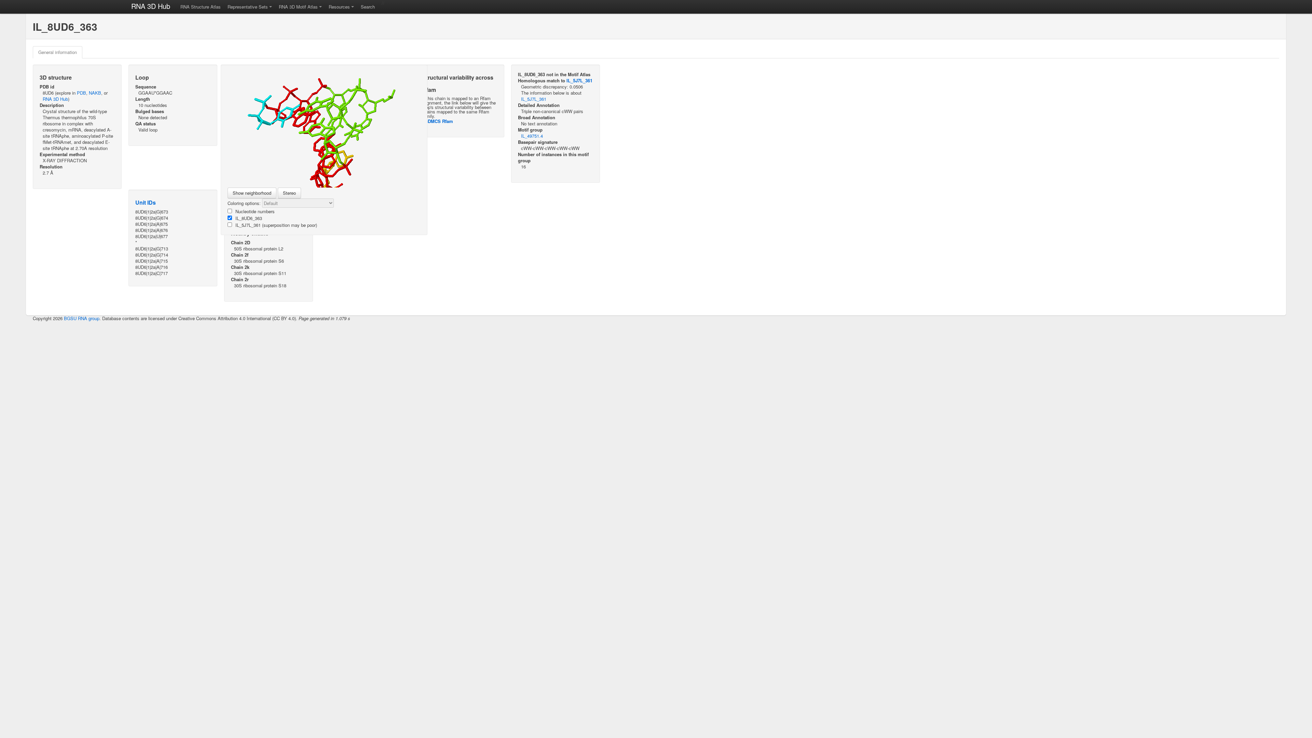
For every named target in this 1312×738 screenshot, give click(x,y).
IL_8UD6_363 (248, 218)
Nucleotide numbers (255, 211)
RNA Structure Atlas (200, 6)
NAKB (95, 93)
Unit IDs (145, 202)
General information (57, 52)
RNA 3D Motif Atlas (298, 6)
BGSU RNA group (81, 318)
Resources (339, 6)
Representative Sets (248, 6)
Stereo (289, 193)
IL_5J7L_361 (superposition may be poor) (276, 225)
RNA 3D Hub (150, 6)
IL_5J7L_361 (579, 80)
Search (368, 6)
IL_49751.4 (532, 136)
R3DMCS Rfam (437, 121)
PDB (81, 93)
